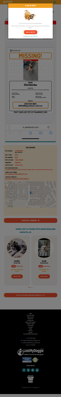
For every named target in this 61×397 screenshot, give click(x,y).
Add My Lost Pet (30, 32)
